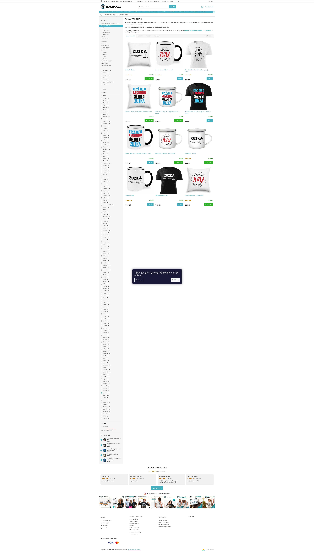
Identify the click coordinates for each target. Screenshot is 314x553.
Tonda (106, 344)
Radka (106, 323)
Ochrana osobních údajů (135, 532)
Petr (105, 314)
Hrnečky (105, 54)
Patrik (106, 305)
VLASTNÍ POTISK (105, 48)
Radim (106, 321)
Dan (105, 131)
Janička (106, 189)
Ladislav (106, 230)
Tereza (106, 339)
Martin (106, 260)
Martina (106, 263)
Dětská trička (106, 34)
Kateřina (106, 216)
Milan (105, 277)
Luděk (106, 244)
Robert (106, 326)
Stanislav (106, 407)
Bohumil (106, 126)
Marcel (106, 249)
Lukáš (106, 247)
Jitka (105, 202)
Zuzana (106, 390)
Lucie (105, 240)
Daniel (106, 135)
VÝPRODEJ (103, 50)
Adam (106, 98)
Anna (105, 114)
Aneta (105, 110)
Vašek (106, 349)
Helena (106, 170)
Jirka (105, 198)
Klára (105, 221)
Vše (106, 395)
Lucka (106, 242)
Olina (105, 300)
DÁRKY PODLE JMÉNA (106, 26)
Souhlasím (175, 280)
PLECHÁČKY (104, 41)
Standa (106, 332)
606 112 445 (106, 523)
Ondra (106, 302)
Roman (106, 328)
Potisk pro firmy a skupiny (165, 526)
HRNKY (103, 37)
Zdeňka (106, 388)
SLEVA (105, 73)
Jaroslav (106, 402)
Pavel (106, 307)
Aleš (105, 105)
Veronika (106, 409)
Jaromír (106, 404)
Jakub (106, 182)
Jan (105, 184)
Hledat (173, 6)
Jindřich (106, 195)
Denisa (106, 144)
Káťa (105, 416)
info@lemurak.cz (107, 520)
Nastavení (139, 280)
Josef (106, 207)
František (106, 163)
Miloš (105, 279)
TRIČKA (103, 28)
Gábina (106, 165)
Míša (105, 284)
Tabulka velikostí (163, 520)
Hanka (106, 168)
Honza (106, 172)
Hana (105, 397)
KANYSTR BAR (104, 63)
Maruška (106, 265)
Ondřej (106, 418)
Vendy (105, 356)
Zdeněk (106, 386)
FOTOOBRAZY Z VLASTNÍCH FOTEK (109, 23)
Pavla (105, 309)
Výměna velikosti (154, 1)
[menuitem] (109, 12)
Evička (105, 156)
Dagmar (106, 128)
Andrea (106, 107)
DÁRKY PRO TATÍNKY (106, 61)
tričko (186, 30)
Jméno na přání (108, 205)
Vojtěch (106, 381)
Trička (104, 56)
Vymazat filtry (110, 429)
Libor (105, 235)
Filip (105, 161)
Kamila (106, 212)
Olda (105, 295)
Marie (106, 256)
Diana (105, 147)
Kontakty (132, 526)
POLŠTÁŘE (103, 43)
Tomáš (106, 342)
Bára (105, 119)
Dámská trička (106, 32)
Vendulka (106, 353)
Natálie (106, 288)
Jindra (106, 193)
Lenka (106, 233)
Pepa (105, 312)
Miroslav (106, 400)
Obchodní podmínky (134, 530)
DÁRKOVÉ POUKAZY (106, 65)
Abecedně (156, 36)
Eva (105, 154)
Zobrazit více (157, 488)
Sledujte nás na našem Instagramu (158, 493)
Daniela (106, 137)
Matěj (106, 267)
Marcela (106, 251)
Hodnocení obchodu (167, 1)
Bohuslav (106, 411)
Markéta (106, 258)
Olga (105, 298)
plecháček (195, 30)
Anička (106, 112)
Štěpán (106, 337)
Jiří (105, 200)
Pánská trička (106, 30)
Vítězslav (106, 365)
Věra (105, 358)
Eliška (105, 151)
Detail (180, 78)
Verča (106, 360)
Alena (105, 103)
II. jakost (105, 52)
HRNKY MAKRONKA (105, 39)
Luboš (106, 237)
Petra (106, 316)
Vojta (105, 379)
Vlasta (105, 374)
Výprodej (106, 80)
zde (141, 276)
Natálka (106, 291)
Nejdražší (148, 36)
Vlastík (106, 377)
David (106, 142)
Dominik (106, 149)
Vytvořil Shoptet (210, 549)
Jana (105, 186)
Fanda (106, 158)
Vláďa (106, 367)
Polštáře (105, 59)
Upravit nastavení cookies (134, 549)
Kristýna (106, 223)
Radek (106, 319)
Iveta (105, 179)
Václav (106, 346)
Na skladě (107, 70)
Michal (106, 272)
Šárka (105, 335)
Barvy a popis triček (163, 522)
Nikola (106, 293)
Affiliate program (134, 534)
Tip (105, 77)
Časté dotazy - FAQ (134, 528)
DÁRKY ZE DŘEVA (105, 45)
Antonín (106, 117)
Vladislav (106, 372)
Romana (106, 330)
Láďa (105, 228)
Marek (106, 254)
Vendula (106, 351)
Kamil (106, 209)
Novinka (106, 75)
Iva (105, 175)
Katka (106, 219)
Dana (105, 133)
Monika (106, 286)
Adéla (105, 100)
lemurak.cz (105, 525)
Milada (105, 274)
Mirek (106, 281)
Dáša (105, 140)
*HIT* (105, 84)
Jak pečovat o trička (164, 524)
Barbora (106, 121)
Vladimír (106, 370)
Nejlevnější (140, 36)
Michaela (106, 270)
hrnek (189, 30)
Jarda (106, 191)
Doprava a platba (142, 1)
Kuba (105, 226)
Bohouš (106, 124)
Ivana (105, 177)
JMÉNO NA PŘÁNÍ (108, 82)
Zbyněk (106, 383)
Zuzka (106, 393)
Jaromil (106, 414)
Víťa (105, 363)
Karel (105, 214)
